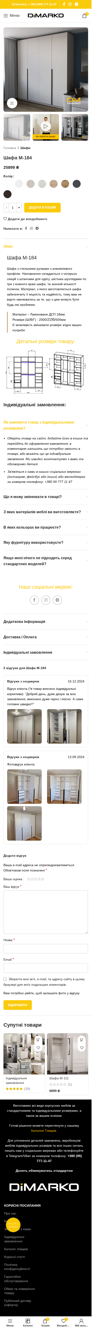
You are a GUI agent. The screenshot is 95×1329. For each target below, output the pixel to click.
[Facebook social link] (64, 4)
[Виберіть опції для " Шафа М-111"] (82, 1040)
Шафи (25, 148)
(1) (70, 1084)
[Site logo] (45, 15)
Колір (8, 176)
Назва (9, 940)
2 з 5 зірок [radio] (32, 879)
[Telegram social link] (76, 4)
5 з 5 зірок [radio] (42, 879)
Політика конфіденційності (17, 1267)
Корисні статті (14, 1257)
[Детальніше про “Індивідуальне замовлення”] (38, 1040)
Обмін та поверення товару (19, 1291)
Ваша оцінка (12, 879)
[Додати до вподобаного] (38, 1048)
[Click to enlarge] (12, 103)
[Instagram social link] (70, 4)
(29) (27, 1088)
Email (8, 959)
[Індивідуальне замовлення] (24, 1053)
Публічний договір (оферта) (17, 1303)
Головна (9, 148)
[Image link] (46, 372)
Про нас (10, 1213)
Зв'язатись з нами (17, 1229)
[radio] (7, 184)
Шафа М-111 (59, 1078)
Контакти (11, 1221)
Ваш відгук (12, 886)
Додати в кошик (42, 207)
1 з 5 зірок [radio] (28, 879)
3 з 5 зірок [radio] (35, 879)
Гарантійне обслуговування (16, 1279)
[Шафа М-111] (67, 1053)
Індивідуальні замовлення (14, 1239)
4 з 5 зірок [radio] (39, 879)
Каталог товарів (16, 1249)
